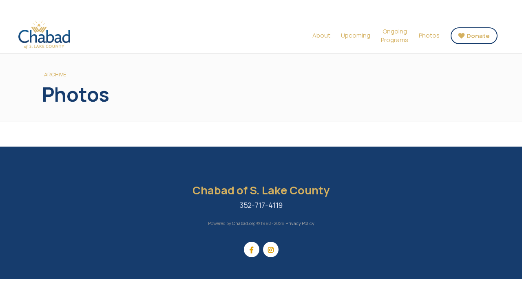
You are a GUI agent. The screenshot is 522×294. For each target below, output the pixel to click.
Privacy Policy (299, 223)
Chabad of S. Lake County (61, 34)
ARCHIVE (55, 74)
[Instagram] (271, 249)
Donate (478, 35)
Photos (429, 35)
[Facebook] (251, 249)
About (321, 35)
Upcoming (355, 35)
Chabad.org (244, 223)
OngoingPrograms (394, 35)
